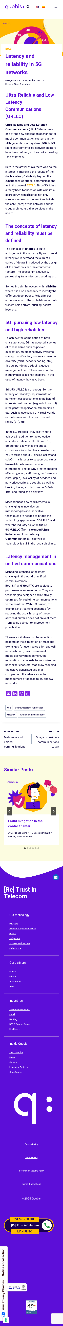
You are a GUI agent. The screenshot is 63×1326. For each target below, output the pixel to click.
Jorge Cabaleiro (19, 832)
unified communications (32, 714)
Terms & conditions (31, 1184)
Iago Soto (13, 80)
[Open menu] (56, 6)
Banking (13, 1019)
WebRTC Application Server (22, 928)
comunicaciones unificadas (29, 707)
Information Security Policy (31, 1170)
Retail (12, 1014)
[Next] (53, 811)
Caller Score (15, 948)
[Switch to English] (37, 6)
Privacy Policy (31, 1144)
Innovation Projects (18, 1067)
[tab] (25, 848)
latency (11, 714)
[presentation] (31, 795)
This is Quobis (16, 1052)
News (8, 49)
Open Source (15, 1072)
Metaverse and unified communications (14, 739)
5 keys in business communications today (47, 739)
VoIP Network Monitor (19, 943)
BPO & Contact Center (19, 1024)
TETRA (31, 185)
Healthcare (14, 1029)
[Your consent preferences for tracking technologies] (6, 1320)
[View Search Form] (28, 7)
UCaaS (12, 933)
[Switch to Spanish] (43, 6)
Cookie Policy (31, 1157)
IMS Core (13, 923)
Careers (13, 1062)
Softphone (14, 938)
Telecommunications (19, 1009)
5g (9, 707)
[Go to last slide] (9, 811)
